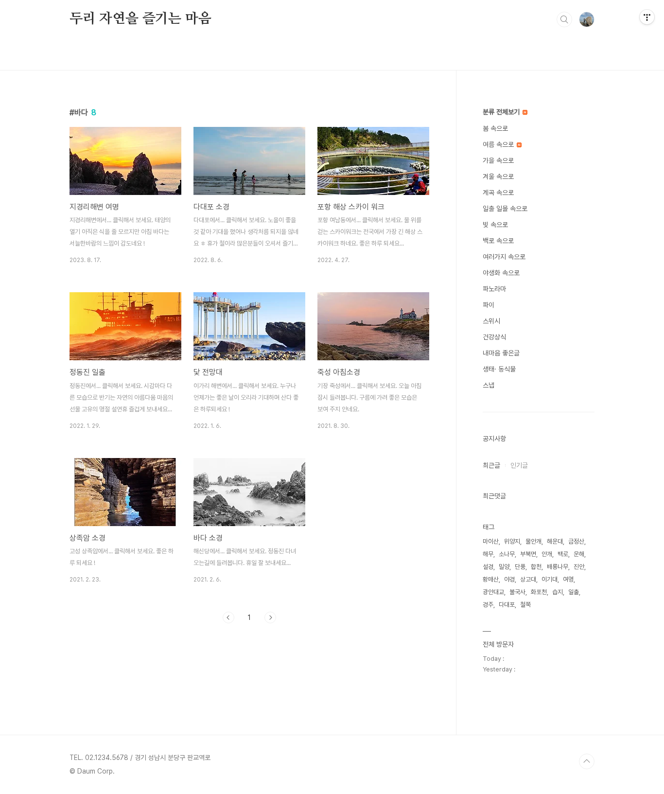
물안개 (533, 541)
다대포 (507, 604)
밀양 (504, 566)
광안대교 (493, 592)
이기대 (550, 579)
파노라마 (494, 289)
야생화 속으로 (501, 273)
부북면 (528, 554)
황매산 (491, 579)
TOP (586, 761)
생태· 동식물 (499, 369)
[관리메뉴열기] (647, 17)
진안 (579, 566)
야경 (509, 579)
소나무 (507, 554)
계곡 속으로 (498, 192)
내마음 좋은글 (501, 353)
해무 (488, 554)
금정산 (576, 541)
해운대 (555, 541)
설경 (488, 566)
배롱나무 (557, 566)
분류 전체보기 (502, 112)
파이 (488, 305)
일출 (573, 592)
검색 (564, 19)
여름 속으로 (499, 144)
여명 (568, 579)
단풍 (520, 566)
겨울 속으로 (498, 176)
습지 (557, 592)
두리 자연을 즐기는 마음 (140, 19)
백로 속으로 (498, 241)
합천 (536, 566)
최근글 (491, 465)
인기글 (519, 465)
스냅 (488, 385)
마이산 (491, 541)
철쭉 (525, 604)
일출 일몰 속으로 (505, 208)
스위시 (491, 321)
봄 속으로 (495, 128)
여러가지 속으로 (504, 257)
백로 (563, 554)
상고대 (528, 579)
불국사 (517, 592)
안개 (547, 554)
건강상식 (494, 337)
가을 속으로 (498, 160)
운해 (579, 554)
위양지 (512, 541)
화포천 (539, 592)
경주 (488, 604)
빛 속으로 (495, 225)
